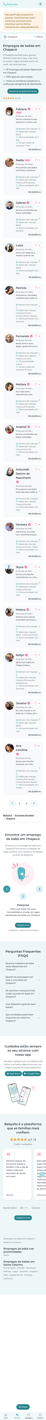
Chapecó (34, 1271)
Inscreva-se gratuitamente (23, 91)
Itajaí (5, 1275)
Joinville (21, 1268)
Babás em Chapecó (12, 1242)
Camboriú (8, 1278)
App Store (14, 1073)
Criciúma (24, 1271)
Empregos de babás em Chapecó (18, 1239)
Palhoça (7, 1271)
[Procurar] (5, 37)
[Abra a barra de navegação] (40, 4)
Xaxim (6, 1255)
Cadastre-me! (23, 1218)
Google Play (33, 1073)
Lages (15, 1271)
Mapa (24, 1407)
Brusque (28, 1275)
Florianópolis (9, 1268)
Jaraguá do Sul (16, 1275)
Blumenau (31, 1268)
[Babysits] (10, 4)
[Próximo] (33, 803)
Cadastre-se (23, 925)
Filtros (39, 37)
